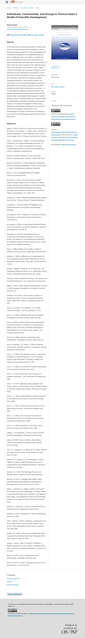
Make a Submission (14, 594)
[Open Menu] (7, 2)
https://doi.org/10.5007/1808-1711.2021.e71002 (27, 35)
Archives (15, 8)
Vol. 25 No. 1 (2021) (27, 8)
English (9, 582)
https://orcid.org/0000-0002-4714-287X (17, 29)
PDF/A (56, 67)
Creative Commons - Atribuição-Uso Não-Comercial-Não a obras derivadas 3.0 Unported (64, 137)
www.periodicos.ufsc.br (69, 144)
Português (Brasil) (13, 578)
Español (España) (13, 585)
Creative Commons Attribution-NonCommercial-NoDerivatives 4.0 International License (63, 116)
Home (9, 8)
